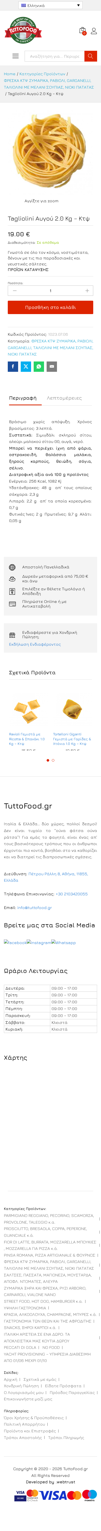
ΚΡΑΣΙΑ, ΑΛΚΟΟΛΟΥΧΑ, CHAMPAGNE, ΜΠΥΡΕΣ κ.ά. (50, 1314)
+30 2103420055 (72, 893)
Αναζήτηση (90, 56)
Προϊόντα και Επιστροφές (30, 1430)
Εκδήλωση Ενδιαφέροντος (35, 644)
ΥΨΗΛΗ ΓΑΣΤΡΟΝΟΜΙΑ (25, 1308)
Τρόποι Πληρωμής (66, 1437)
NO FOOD (51, 1347)
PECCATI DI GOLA (20, 1347)
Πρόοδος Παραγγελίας (72, 1392)
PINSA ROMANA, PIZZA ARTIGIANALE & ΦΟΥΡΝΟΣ (49, 1255)
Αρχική (10, 1379)
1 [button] (48, 760)
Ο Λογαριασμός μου (24, 1392)
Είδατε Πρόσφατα (63, 1385)
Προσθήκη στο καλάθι (50, 307)
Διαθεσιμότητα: (21, 242)
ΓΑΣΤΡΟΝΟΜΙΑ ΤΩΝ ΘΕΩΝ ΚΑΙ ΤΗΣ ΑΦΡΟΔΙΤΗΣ (47, 1321)
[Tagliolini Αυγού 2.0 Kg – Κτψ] (13, 366)
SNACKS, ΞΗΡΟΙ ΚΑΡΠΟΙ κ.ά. (30, 1327)
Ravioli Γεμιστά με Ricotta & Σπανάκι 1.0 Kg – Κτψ (27, 738)
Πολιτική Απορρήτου (24, 1424)
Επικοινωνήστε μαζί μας (28, 1399)
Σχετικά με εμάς (40, 1379)
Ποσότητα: (15, 283)
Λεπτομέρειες (64, 398)
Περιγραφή (23, 398)
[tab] (25, 400)
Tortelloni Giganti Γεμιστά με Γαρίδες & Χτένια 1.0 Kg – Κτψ (72, 738)
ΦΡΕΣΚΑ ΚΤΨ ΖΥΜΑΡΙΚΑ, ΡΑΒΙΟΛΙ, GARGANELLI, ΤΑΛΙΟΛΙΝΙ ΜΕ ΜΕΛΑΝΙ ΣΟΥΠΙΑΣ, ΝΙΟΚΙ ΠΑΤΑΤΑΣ (50, 347)
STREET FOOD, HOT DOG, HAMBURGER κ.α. (43, 1301)
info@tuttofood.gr (34, 907)
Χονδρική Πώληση (21, 1385)
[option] (28, 721)
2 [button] (53, 760)
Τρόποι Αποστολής (23, 1437)
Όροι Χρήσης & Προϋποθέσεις (34, 1417)
